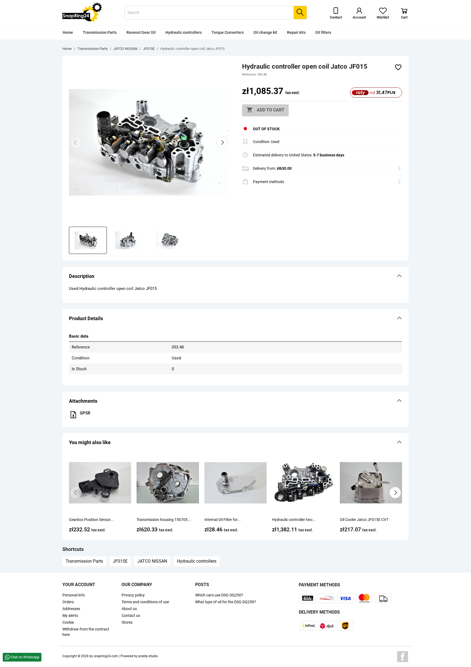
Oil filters (323, 32)
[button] (235, 276)
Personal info (73, 595)
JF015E (120, 561)
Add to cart (265, 110)
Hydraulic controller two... (294, 519)
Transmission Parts (100, 32)
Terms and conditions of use (145, 602)
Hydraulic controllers (183, 32)
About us (129, 609)
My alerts (70, 615)
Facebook (402, 656)
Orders (68, 602)
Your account (78, 584)
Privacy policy (133, 595)
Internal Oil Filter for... (222, 519)
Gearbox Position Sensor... (91, 519)
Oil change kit (265, 32)
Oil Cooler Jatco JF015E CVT (364, 519)
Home (68, 32)
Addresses (71, 609)
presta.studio (148, 656)
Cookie (68, 622)
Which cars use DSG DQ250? (219, 595)
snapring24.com (106, 656)
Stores (127, 622)
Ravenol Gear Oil (141, 32)
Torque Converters (228, 32)
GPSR (85, 413)
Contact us (131, 615)
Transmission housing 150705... (164, 519)
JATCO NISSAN (152, 561)
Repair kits (296, 32)
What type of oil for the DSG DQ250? (225, 602)
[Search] (300, 12)
